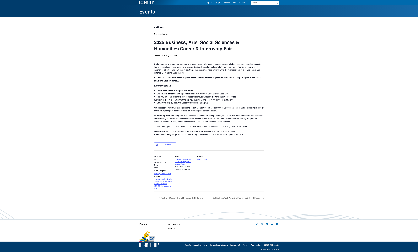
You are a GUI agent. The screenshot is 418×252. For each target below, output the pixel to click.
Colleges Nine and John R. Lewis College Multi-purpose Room (183, 161)
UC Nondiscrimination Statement (191, 126)
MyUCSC (210, 3)
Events (147, 12)
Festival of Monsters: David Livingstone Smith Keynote (182, 198)
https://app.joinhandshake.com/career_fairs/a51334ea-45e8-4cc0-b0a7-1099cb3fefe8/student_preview (163, 183)
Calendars (226, 3)
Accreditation (256, 245)
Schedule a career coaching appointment (176, 93)
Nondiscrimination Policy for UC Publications (228, 126)
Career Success (201, 159)
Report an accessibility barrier (196, 245)
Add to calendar (165, 145)
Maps (234, 3)
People (218, 3)
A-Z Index (242, 3)
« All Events (159, 27)
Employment (235, 245)
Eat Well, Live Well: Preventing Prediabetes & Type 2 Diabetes (237, 198)
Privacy (245, 245)
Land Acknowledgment (219, 245)
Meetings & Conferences (162, 173)
